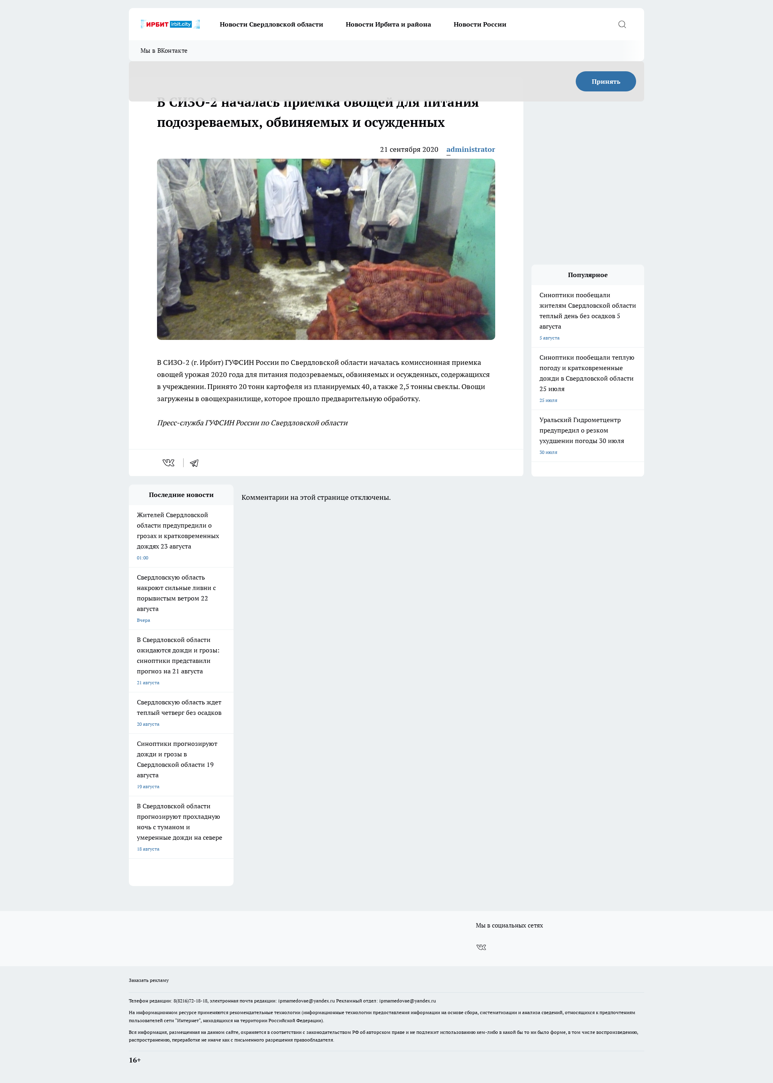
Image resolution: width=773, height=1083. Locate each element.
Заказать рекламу (149, 980)
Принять (606, 81)
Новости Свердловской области (271, 24)
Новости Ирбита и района (388, 24)
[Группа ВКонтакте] (481, 947)
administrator (470, 149)
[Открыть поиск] (622, 24)
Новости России (480, 24)
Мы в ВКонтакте (164, 50)
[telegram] (197, 462)
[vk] (169, 462)
